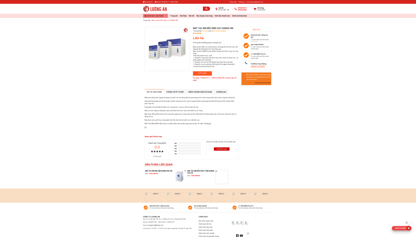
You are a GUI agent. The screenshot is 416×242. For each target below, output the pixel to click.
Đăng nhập (233, 2)
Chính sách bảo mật (205, 227)
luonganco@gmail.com (255, 2)
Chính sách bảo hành (239, 16)
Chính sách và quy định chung (209, 236)
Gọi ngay (203, 73)
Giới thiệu (183, 16)
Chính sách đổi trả (205, 224)
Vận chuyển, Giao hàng (204, 16)
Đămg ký (241, 2)
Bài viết (191, 16)
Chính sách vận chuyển (206, 233)
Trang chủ (174, 16)
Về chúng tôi (149, 2)
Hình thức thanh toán (222, 16)
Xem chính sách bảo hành (262, 83)
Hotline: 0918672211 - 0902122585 (167, 2)
